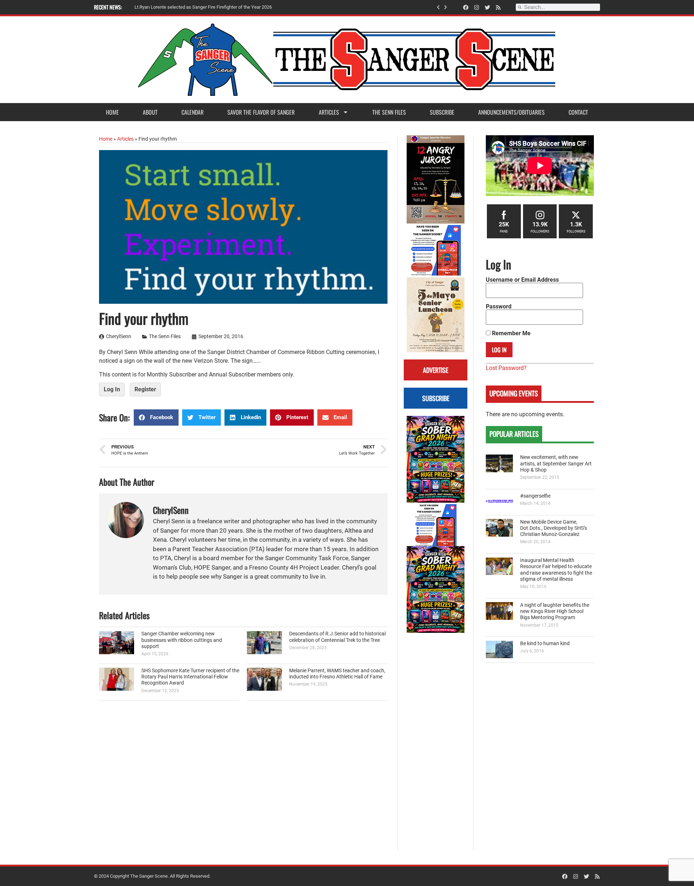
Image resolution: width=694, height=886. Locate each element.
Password (498, 307)
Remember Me (510, 333)
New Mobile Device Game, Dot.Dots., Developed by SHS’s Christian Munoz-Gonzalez (553, 528)
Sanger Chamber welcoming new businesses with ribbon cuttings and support (181, 640)
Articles (329, 112)
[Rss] (498, 7)
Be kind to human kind (545, 643)
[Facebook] (465, 7)
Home (112, 112)
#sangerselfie (535, 496)
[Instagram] (476, 7)
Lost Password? (506, 368)
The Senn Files (389, 112)
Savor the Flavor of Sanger (261, 112)
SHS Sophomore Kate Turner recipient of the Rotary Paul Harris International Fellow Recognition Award (190, 677)
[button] (438, 7)
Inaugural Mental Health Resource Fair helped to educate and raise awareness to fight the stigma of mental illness (556, 569)
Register (145, 389)
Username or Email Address (522, 280)
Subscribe (442, 112)
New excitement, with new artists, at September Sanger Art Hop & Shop (556, 463)
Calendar (192, 112)
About (150, 112)
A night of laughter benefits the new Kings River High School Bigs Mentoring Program (554, 611)
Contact (578, 112)
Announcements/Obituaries (511, 112)
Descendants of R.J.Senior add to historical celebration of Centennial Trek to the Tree (337, 637)
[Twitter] (487, 7)
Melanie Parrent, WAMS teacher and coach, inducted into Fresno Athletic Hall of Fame (337, 674)
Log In (112, 389)
